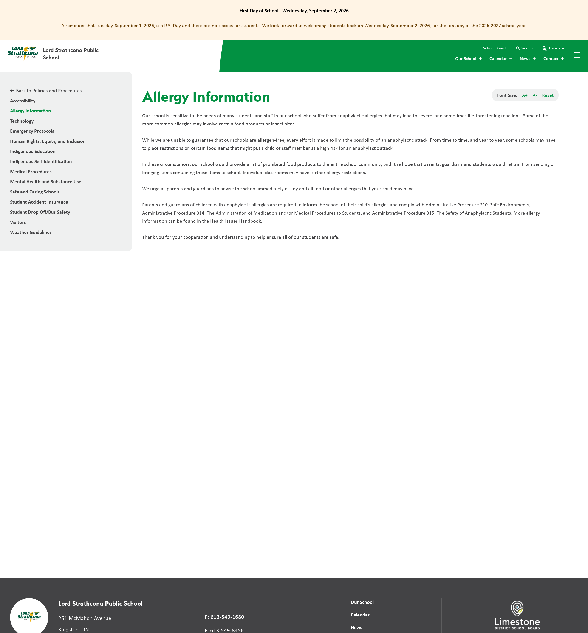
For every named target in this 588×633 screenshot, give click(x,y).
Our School (362, 601)
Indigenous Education (33, 151)
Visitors (18, 222)
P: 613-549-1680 (224, 617)
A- (535, 95)
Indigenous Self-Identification (41, 161)
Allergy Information (30, 110)
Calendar (360, 614)
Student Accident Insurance (39, 201)
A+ (525, 95)
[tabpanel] (294, 25)
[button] (524, 48)
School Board (494, 48)
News (356, 627)
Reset (548, 95)
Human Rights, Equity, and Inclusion (48, 141)
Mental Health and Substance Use (45, 181)
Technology (22, 120)
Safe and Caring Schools (35, 191)
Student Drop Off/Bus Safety (40, 211)
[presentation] (577, 55)
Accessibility (22, 100)
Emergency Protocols (32, 130)
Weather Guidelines (31, 232)
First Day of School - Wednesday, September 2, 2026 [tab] (294, 10)
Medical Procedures (31, 171)
